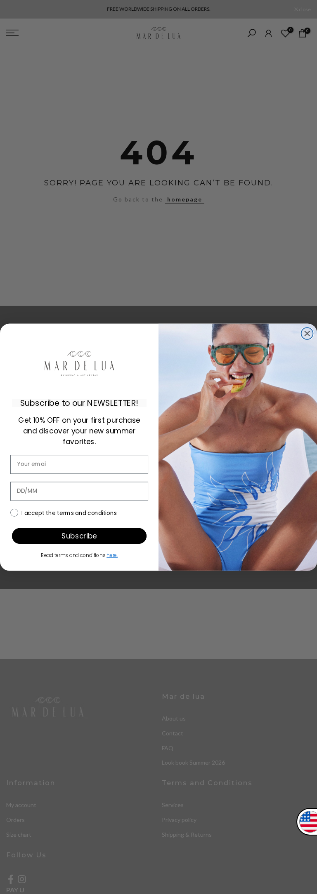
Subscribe (79, 536)
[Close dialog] (307, 333)
